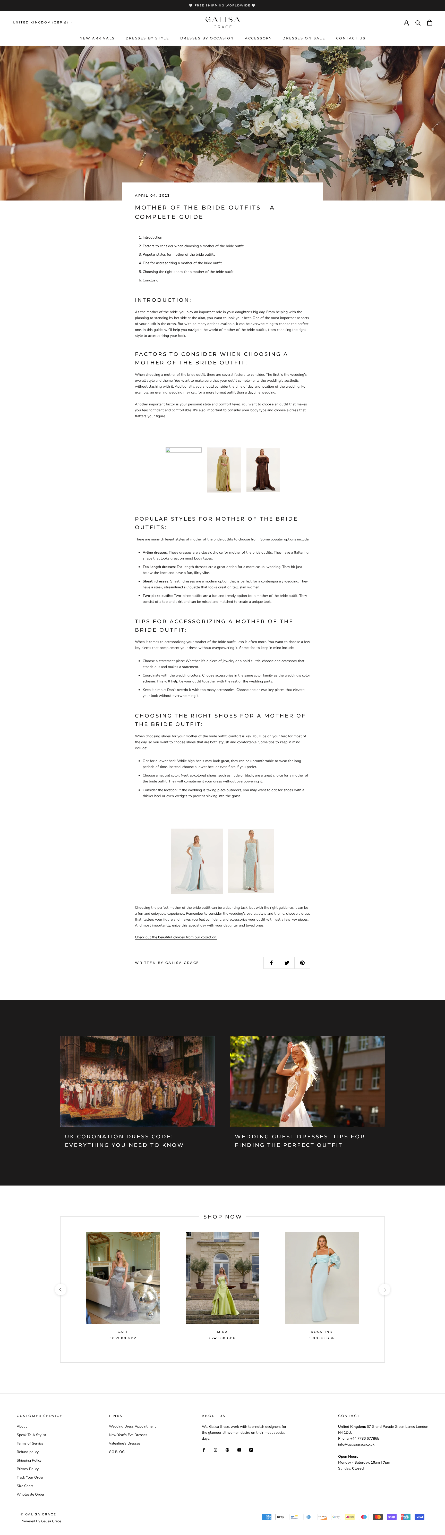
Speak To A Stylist (31, 1434)
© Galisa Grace (38, 1514)
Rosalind (322, 1332)
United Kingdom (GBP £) (41, 22)
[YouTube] (239, 1450)
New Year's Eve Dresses (128, 1434)
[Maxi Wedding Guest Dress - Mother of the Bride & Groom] (251, 861)
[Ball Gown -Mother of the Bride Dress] (184, 470)
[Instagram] (215, 1450)
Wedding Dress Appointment (132, 1426)
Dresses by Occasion (207, 38)
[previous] (60, 1289)
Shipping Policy (29, 1460)
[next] (384, 1289)
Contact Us (350, 38)
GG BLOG (117, 1451)
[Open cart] (429, 23)
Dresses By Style (147, 38)
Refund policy (28, 1451)
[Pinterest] (227, 1450)
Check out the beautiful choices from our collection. (176, 937)
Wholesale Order (30, 1494)
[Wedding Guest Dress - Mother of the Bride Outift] (263, 470)
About (22, 1426)
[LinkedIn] (251, 1450)
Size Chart (25, 1485)
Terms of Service (30, 1443)
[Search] (418, 22)
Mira (222, 1332)
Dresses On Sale (304, 38)
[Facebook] (204, 1450)
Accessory (258, 38)
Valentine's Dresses (124, 1443)
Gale (123, 1332)
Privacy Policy (28, 1468)
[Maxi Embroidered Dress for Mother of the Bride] (197, 861)
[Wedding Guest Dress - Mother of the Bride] (224, 470)
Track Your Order (30, 1477)
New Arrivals (97, 38)
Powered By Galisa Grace (41, 1521)
